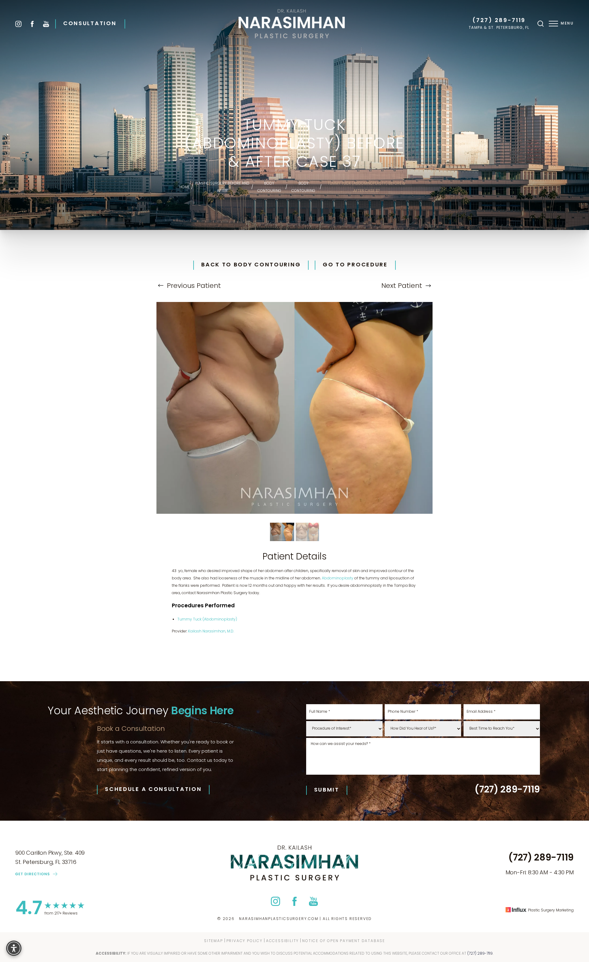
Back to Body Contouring (251, 265)
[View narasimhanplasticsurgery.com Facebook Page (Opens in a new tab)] (32, 24)
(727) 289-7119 (498, 20)
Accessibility (282, 941)
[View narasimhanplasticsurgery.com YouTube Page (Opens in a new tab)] (46, 24)
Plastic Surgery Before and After (222, 187)
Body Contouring (269, 187)
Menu (567, 24)
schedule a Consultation (153, 790)
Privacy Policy (244, 941)
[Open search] (540, 23)
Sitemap (213, 941)
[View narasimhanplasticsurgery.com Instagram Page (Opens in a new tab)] (18, 24)
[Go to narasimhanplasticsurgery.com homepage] (292, 23)
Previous (193, 286)
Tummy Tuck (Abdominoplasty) (207, 620)
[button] (553, 23)
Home (184, 187)
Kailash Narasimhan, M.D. (211, 631)
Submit (326, 790)
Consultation (89, 24)
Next (401, 286)
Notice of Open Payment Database (343, 941)
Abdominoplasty (337, 578)
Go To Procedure (355, 265)
